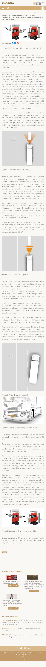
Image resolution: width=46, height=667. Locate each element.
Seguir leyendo (13, 585)
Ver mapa (23, 659)
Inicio (32, 13)
